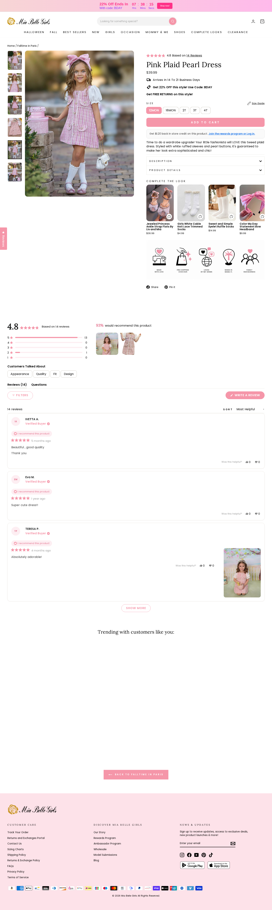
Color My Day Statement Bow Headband (250, 226)
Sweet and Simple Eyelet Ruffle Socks (221, 225)
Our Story (99, 832)
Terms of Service (18, 877)
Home (11, 46)
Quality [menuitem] (41, 374)
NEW (96, 32)
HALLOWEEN (34, 32)
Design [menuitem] (69, 374)
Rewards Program (105, 838)
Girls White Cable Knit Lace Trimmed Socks (190, 226)
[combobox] (137, 21)
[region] (119, 344)
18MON (171, 110)
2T (184, 110)
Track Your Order (17, 832)
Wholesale (100, 849)
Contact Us (14, 843)
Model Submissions (105, 855)
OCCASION (130, 32)
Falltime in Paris (27, 46)
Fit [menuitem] (55, 374)
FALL (54, 32)
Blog (96, 860)
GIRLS (110, 32)
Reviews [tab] (17, 385)
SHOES (180, 32)
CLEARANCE (238, 32)
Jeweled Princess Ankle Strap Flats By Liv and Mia (159, 226)
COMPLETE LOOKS (206, 32)
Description (160, 161)
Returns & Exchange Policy (23, 860)
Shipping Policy (16, 855)
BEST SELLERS (75, 32)
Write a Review (249, 396)
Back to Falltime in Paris (139, 774)
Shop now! (164, 6)
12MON (154, 110)
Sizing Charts (15, 849)
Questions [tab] (39, 385)
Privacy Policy (15, 871)
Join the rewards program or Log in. (232, 133)
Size (205, 103)
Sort (228, 409)
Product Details (165, 170)
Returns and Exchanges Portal (26, 838)
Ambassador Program (107, 843)
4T (206, 110)
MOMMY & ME (157, 32)
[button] (156, 55)
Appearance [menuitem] (20, 374)
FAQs (10, 866)
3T (195, 110)
